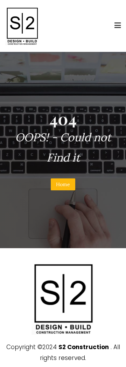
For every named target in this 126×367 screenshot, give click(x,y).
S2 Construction (83, 347)
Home (63, 184)
